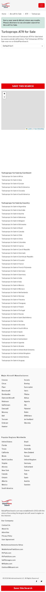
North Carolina (7, 460)
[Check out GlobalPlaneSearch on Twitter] (41, 581)
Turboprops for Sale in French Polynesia (16, 267)
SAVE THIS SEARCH (23, 86)
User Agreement (8, 539)
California (5, 452)
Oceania (27, 445)
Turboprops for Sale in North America (16, 187)
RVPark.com (6, 553)
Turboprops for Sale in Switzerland (14, 339)
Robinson (5, 401)
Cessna (4, 380)
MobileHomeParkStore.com (12, 549)
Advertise (5, 532)
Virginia (4, 463)
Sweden (27, 485)
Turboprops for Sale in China (12, 239)
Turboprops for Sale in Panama (13, 300)
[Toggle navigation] (41, 5)
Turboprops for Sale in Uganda (13, 342)
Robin (26, 412)
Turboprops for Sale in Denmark (13, 253)
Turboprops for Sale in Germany (13, 271)
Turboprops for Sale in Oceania (13, 191)
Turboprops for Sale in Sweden (13, 335)
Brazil (26, 442)
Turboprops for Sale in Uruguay (13, 360)
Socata (27, 380)
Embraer (5, 423)
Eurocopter (28, 387)
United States (7, 442)
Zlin (25, 405)
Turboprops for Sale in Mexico (13, 285)
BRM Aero (28, 416)
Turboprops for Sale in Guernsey (14, 274)
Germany (27, 463)
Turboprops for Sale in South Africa (15, 328)
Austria (27, 481)
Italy (25, 474)
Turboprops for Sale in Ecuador (13, 260)
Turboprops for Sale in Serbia (12, 321)
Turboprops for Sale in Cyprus (13, 246)
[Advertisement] (23, 65)
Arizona (4, 467)
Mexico (4, 485)
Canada (4, 474)
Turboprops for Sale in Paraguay (14, 303)
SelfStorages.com (9, 560)
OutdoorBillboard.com (10, 567)
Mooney (5, 412)
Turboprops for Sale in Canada (13, 232)
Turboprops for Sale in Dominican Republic (17, 257)
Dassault (5, 409)
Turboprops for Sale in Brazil (12, 228)
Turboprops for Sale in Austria (13, 214)
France (26, 470)
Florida (4, 445)
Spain (26, 477)
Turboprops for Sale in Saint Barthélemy (16, 317)
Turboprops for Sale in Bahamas (14, 217)
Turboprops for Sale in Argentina (14, 206)
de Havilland (28, 419)
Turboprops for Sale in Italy (12, 282)
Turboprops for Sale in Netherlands (15, 292)
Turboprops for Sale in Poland (13, 307)
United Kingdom (30, 460)
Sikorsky (27, 423)
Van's (26, 391)
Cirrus (4, 383)
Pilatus (26, 394)
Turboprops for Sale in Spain (12, 332)
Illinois (4, 456)
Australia (27, 449)
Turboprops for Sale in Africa (12, 176)
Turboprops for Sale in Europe (13, 184)
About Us (5, 529)
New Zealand (29, 452)
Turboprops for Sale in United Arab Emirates (18, 350)
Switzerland (28, 467)
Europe (27, 456)
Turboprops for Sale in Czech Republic (16, 249)
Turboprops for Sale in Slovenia (13, 325)
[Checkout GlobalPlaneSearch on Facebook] (36, 581)
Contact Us (6, 525)
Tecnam (5, 419)
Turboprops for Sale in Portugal (13, 310)
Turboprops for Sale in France (13, 264)
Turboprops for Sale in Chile (12, 235)
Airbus (26, 398)
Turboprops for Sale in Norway (13, 296)
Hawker (4, 426)
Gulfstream (6, 405)
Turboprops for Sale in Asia (12, 180)
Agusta (27, 401)
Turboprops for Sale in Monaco (13, 289)
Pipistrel (27, 409)
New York (5, 470)
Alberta (4, 481)
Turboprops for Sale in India (12, 278)
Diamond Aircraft (8, 398)
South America (7, 488)
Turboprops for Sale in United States (15, 357)
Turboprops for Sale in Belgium (13, 221)
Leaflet (29, 129)
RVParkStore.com (9, 556)
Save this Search (23, 588)
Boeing (27, 383)
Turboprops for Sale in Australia (13, 210)
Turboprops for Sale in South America (16, 194)
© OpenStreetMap (38, 129)
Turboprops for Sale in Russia (13, 314)
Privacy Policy (7, 536)
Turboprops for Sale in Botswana (14, 224)
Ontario (4, 477)
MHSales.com (7, 564)
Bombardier (6, 394)
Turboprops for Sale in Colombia (14, 242)
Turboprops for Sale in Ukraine (13, 346)
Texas (4, 449)
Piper (4, 387)
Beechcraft (6, 391)
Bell (3, 416)
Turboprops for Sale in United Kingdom (16, 353)
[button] (4, 93)
